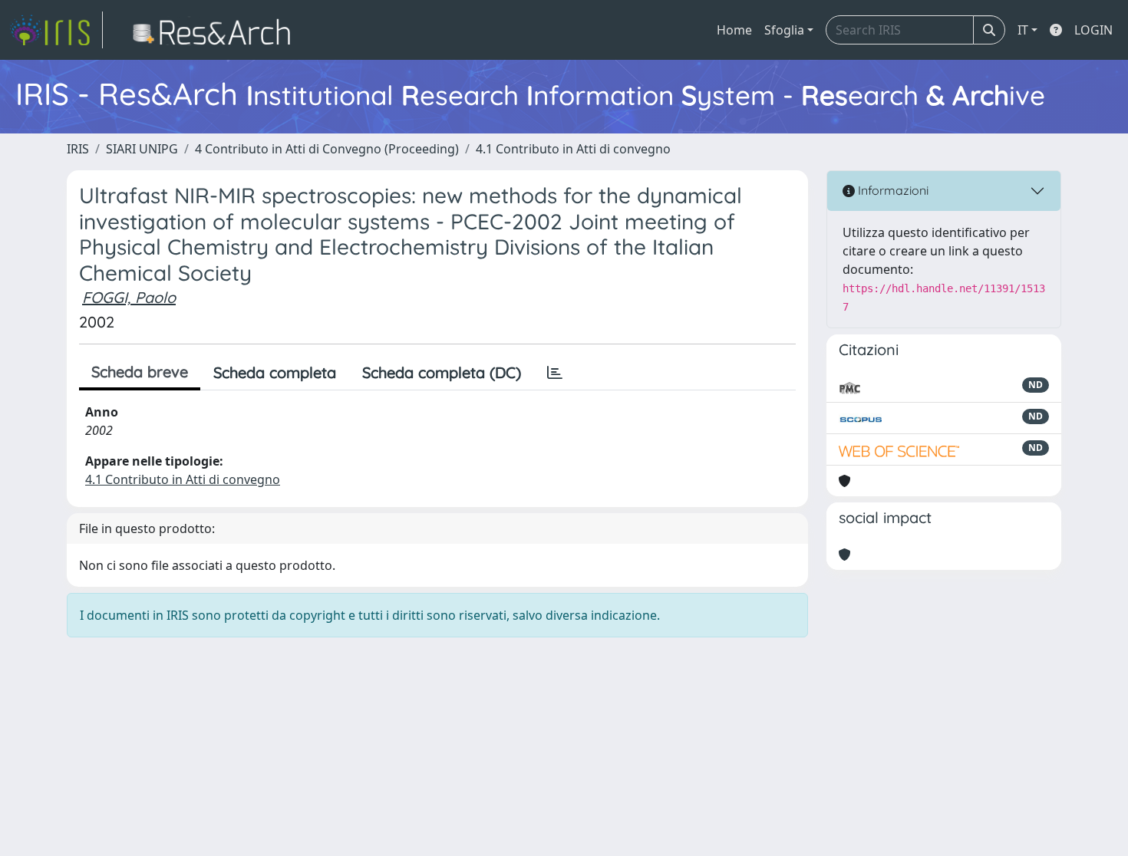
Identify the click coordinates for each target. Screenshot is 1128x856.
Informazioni (891, 190)
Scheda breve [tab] (139, 371)
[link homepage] (56, 30)
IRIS (78, 148)
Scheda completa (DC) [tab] (441, 372)
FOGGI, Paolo (129, 297)
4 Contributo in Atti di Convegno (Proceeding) (327, 148)
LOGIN (1093, 29)
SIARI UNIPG (142, 148)
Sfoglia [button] (784, 29)
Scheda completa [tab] (274, 372)
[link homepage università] (216, 30)
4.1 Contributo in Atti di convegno (573, 148)
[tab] (555, 373)
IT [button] (1023, 29)
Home (734, 29)
